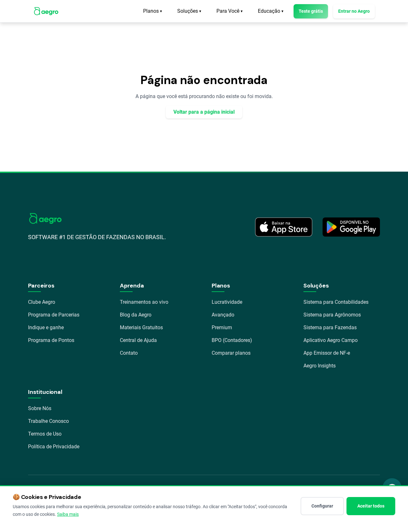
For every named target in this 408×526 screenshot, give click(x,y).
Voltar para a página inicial (204, 112)
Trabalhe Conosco (48, 421)
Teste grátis (311, 11)
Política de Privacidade (53, 447)
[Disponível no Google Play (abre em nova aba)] (351, 227)
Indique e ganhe (46, 327)
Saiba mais (68, 514)
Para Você (229, 11)
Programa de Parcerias (53, 315)
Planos (152, 11)
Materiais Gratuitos (141, 327)
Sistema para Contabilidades (335, 302)
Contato (129, 353)
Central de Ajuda (138, 340)
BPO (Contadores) (232, 340)
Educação (270, 11)
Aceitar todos (370, 505)
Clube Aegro (41, 302)
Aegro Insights (319, 366)
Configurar (322, 505)
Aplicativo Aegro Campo (330, 340)
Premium (222, 327)
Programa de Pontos (51, 340)
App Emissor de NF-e (326, 353)
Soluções (189, 11)
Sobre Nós (39, 408)
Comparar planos (231, 353)
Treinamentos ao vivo (144, 302)
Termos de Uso (45, 434)
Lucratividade (227, 302)
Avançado (223, 315)
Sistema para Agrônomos (332, 315)
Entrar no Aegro (354, 11)
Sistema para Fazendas (330, 327)
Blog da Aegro (135, 315)
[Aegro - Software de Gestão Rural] (46, 11)
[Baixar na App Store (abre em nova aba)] (283, 227)
